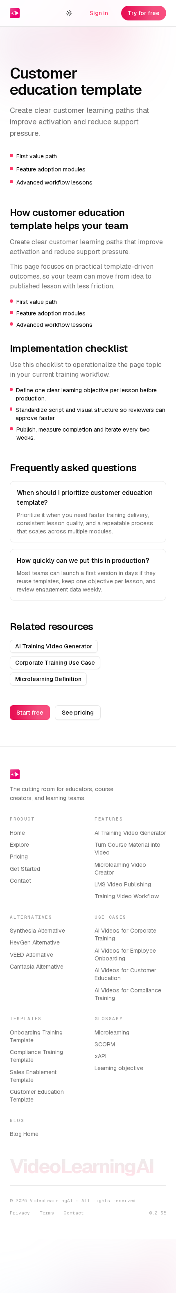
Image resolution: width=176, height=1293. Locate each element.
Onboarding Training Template (36, 1036)
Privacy (20, 1213)
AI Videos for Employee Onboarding (125, 954)
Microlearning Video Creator (120, 868)
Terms (47, 1213)
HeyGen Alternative (35, 942)
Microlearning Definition (48, 679)
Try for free (144, 13)
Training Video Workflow (127, 896)
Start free (29, 712)
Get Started (25, 868)
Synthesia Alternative (37, 930)
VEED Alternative (31, 954)
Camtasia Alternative (36, 966)
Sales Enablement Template (33, 1076)
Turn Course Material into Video (127, 848)
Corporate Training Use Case (55, 662)
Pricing (19, 856)
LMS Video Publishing (123, 884)
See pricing (78, 712)
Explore (19, 844)
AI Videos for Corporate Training (125, 934)
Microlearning (112, 1032)
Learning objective (119, 1068)
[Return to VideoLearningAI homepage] (16, 13)
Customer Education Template (37, 1095)
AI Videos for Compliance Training (128, 994)
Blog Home (24, 1134)
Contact (20, 880)
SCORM (105, 1044)
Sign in (99, 13)
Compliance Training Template (36, 1056)
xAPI (100, 1056)
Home (17, 833)
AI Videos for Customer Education (125, 974)
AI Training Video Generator (54, 646)
